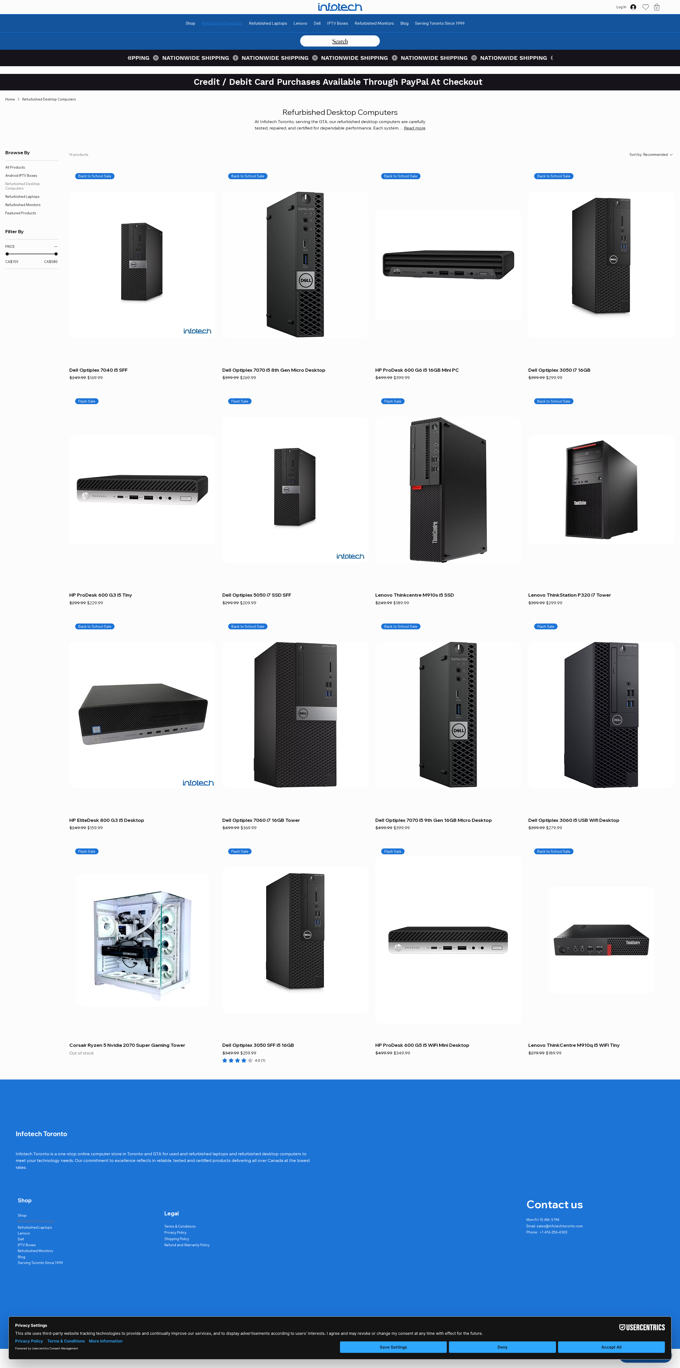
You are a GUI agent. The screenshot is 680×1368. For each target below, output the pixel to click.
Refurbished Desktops (36, 1221)
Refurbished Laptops (35, 1227)
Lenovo (24, 1233)
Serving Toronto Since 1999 (40, 1263)
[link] (243, 1060)
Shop (22, 1215)
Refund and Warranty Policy (187, 1245)
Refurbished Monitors (35, 1251)
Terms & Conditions (180, 1226)
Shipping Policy (176, 1239)
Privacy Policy (175, 1232)
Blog (21, 1257)
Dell (21, 1239)
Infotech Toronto (41, 1134)
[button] (657, 7)
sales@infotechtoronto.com (560, 1226)
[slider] (7, 254)
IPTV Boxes (27, 1245)
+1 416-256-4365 (553, 1232)
